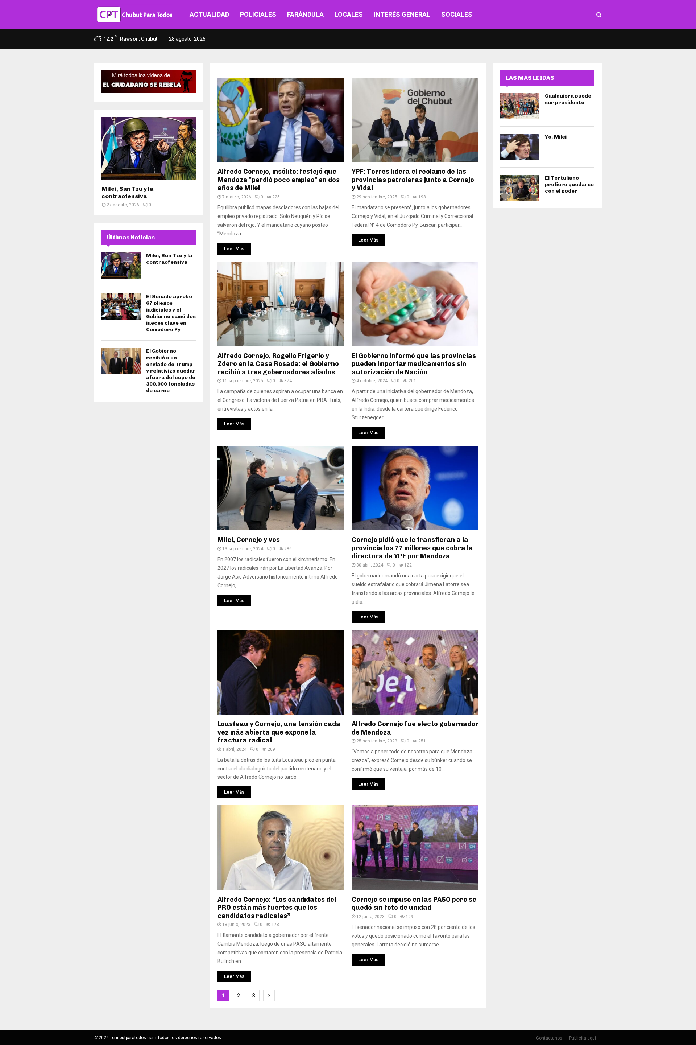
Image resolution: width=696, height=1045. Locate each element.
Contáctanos (549, 1038)
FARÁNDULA (305, 14)
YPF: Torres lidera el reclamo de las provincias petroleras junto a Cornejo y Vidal (413, 180)
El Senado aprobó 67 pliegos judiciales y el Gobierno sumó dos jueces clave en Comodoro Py (171, 313)
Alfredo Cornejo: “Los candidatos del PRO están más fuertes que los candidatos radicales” (277, 908)
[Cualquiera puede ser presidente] (519, 106)
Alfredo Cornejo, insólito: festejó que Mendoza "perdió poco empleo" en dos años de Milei (279, 180)
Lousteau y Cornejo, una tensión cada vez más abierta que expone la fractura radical (279, 732)
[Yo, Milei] (519, 147)
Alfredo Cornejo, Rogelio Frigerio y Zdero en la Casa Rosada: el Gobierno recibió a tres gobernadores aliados (278, 364)
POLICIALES (258, 14)
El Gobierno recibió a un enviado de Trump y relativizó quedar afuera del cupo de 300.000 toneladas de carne (171, 371)
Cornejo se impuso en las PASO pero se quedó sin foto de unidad (414, 904)
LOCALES (349, 14)
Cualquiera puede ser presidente (568, 99)
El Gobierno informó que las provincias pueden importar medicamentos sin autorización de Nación (414, 364)
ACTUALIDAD (209, 14)
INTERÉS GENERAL (402, 14)
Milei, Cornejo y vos (249, 540)
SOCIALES (456, 14)
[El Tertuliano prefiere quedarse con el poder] (519, 188)
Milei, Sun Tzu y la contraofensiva (127, 192)
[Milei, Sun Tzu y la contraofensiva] (149, 148)
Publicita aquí (582, 1038)
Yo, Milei (556, 137)
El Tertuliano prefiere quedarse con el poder (569, 184)
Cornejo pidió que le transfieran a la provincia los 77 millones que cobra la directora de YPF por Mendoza (412, 548)
